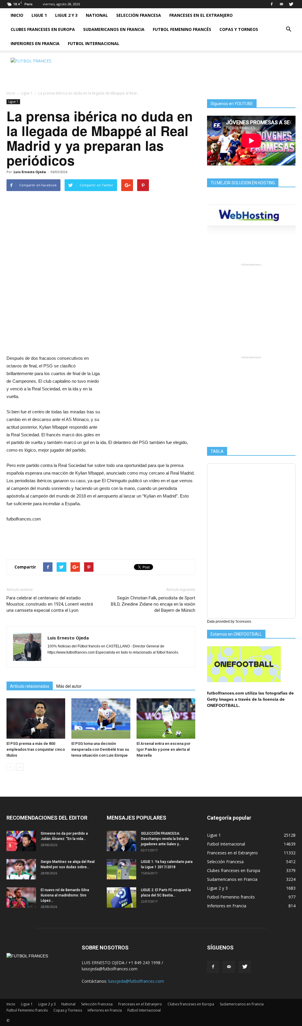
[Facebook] (271, 4)
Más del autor (69, 686)
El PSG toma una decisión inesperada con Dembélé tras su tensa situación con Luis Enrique (100, 749)
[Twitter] (291, 4)
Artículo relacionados (29, 686)
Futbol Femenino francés (182, 29)
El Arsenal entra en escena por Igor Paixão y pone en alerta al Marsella (164, 749)
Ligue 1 (39, 15)
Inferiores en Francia (35, 43)
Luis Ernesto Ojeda (30, 172)
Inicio (17, 15)
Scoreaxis (243, 621)
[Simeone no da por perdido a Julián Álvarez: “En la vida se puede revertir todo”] (21, 841)
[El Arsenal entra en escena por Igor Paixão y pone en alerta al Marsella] (166, 718)
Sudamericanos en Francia (114, 29)
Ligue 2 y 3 (66, 15)
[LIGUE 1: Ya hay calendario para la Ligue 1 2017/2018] (121, 869)
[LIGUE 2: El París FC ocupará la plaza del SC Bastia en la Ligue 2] (121, 897)
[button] (288, 29)
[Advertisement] (188, 71)
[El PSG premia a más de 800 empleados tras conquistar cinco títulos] (35, 718)
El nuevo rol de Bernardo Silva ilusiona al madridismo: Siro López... (65, 895)
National (97, 15)
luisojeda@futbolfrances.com (136, 981)
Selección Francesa (138, 15)
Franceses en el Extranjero (201, 15)
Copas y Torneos (238, 29)
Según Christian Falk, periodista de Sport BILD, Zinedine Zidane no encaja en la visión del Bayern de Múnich (153, 604)
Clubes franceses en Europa (43, 29)
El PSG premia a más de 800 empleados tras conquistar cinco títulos (35, 749)
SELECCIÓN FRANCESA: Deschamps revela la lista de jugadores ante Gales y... (165, 838)
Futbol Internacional (93, 43)
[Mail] (281, 4)
